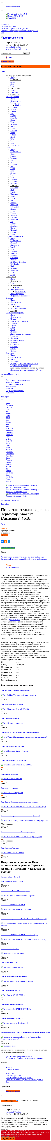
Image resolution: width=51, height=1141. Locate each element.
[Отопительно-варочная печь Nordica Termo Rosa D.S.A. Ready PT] (25, 925)
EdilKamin (14, 264)
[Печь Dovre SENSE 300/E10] (13, 995)
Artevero (13, 256)
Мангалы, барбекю (18, 309)
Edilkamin (14, 188)
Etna (12, 84)
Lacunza (13, 158)
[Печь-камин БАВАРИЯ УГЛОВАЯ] (16, 909)
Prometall (14, 181)
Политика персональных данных (14, 29)
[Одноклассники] (5, 541)
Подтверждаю (8, 1139)
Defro (12, 133)
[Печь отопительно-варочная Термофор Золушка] (21, 837)
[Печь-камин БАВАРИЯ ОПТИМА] (16, 1009)
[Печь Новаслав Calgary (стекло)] (14, 751)
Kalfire (13, 112)
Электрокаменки (17, 289)
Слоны (13, 349)
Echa (12, 139)
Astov (12, 82)
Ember (12, 224)
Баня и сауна (11, 386)
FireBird (18, 105)
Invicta (13, 192)
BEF (12, 114)
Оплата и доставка (8, 26)
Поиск (26, 53)
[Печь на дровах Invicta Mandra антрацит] (18, 896)
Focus (12, 122)
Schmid (13, 135)
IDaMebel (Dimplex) (18, 262)
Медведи (14, 336)
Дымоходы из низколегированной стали (26, 370)
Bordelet (13, 243)
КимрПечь (14, 245)
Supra (12, 211)
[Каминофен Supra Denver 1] (13, 882)
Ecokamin (14, 179)
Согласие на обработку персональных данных (19, 31)
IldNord (13, 109)
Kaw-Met (14, 92)
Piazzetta (13, 118)
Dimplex (13, 260)
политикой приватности (10, 1136)
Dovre (12, 228)
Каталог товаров (7, 61)
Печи (8, 148)
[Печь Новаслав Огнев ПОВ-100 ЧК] (16, 765)
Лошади (13, 332)
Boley (12, 120)
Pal (11, 222)
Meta (12, 86)
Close (3, 71)
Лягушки (14, 338)
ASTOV (13, 253)
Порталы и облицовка (38, 559)
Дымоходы (10, 353)
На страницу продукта (10, 500)
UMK (12, 359)
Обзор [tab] (8, 565)
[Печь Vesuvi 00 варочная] (12, 793)
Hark (12, 190)
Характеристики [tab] (12, 567)
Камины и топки (12, 97)
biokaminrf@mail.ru (13, 47)
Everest (13, 128)
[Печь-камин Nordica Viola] (12, 953)
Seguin (13, 116)
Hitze (12, 126)
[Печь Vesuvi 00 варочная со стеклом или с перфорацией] (24, 820)
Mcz (12, 141)
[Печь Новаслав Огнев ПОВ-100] (15, 709)
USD (21, 16)
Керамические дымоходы (20, 366)
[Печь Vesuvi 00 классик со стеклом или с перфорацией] (24, 737)
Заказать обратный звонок (16, 49)
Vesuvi (13, 234)
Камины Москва (7, 374)
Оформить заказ (12, 1069)
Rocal (12, 137)
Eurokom (13, 226)
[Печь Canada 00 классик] (11, 779)
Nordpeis (13, 230)
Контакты (5, 24)
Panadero (13, 156)
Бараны (13, 325)
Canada (13, 232)
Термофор (5, 397)
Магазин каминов (13, 6)
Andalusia (14, 270)
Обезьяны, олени (17, 340)
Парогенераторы (17, 294)
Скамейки (14, 345)
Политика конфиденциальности (19, 1056)
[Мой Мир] (9, 541)
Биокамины (15, 103)
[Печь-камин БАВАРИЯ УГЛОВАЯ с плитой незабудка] (24, 939)
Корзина (9, 1067)
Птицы (13, 319)
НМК (12, 167)
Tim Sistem (14, 207)
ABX (12, 162)
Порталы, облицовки (14, 236)
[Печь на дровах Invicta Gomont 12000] (17, 981)
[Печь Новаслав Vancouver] (12, 853)
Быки (12, 328)
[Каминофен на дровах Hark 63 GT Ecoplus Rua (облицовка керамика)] (25, 1039)
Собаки (13, 351)
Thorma (13, 213)
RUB (24, 14)
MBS (12, 200)
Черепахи (14, 342)
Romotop (13, 209)
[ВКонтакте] (2, 541)
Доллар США (24, 1101)
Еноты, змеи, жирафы (19, 321)
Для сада (9, 298)
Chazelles (14, 258)
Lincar (12, 198)
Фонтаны (14, 347)
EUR (14, 18)
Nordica (13, 203)
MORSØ (13, 184)
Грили (12, 304)
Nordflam (14, 220)
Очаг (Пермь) (20, 292)
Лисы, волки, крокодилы (20, 334)
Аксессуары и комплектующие (18, 380)
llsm (2, 33)
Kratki (12, 90)
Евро (35, 1101)
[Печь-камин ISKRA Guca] (12, 967)
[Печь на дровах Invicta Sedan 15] (14, 1023)
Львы (12, 330)
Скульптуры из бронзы (15, 313)
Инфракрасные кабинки (20, 296)
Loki (12, 160)
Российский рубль (8, 1101)
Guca (12, 154)
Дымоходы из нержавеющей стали (24, 364)
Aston (12, 169)
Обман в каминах (8, 548)
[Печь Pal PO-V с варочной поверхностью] (18, 695)
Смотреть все (15, 101)
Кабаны (13, 323)
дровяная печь (14, 620)
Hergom (13, 124)
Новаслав (14, 205)
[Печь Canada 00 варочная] (12, 723)
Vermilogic (14, 361)
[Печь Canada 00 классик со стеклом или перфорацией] (23, 807)
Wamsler (13, 215)
